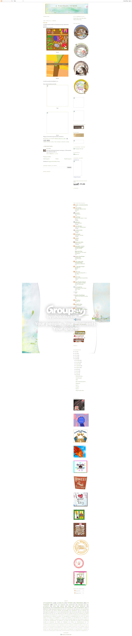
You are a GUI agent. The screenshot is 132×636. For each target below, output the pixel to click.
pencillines (52, 630)
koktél (69, 617)
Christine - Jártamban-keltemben (81, 205)
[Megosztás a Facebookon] (48, 140)
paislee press (77, 222)
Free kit (77, 388)
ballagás (45, 627)
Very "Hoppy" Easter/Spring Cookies (81, 309)
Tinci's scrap (77, 276)
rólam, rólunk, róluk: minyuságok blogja (79, 262)
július (77, 369)
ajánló (60, 603)
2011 (76, 355)
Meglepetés (78, 383)
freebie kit (82, 604)
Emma (80, 624)
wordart (65, 622)
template (78, 630)
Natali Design (77, 217)
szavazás (52, 622)
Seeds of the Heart (78, 226)
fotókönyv (57, 617)
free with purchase (54, 629)
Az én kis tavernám (78, 230)
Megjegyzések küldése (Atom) (54, 161)
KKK (88, 612)
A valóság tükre (66, 6)
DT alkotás (68, 609)
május (77, 372)
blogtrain (46, 607)
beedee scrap (77, 271)
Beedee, (75, 18)
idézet (85, 629)
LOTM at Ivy (64, 614)
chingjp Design (78, 312)
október (77, 364)
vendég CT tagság (54, 619)
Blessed (76, 268)
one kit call (81, 612)
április (77, 374)
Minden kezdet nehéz (80, 390)
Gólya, (82, 18)
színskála (84, 614)
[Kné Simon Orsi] (78, 175)
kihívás (63, 604)
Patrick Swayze (72, 626)
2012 (76, 353)
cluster (45, 620)
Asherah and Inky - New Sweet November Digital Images (80, 283)
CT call (58, 612)
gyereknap (70, 629)
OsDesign (63, 141)
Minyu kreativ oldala (79, 242)
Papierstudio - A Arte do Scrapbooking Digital (79, 246)
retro (79, 620)
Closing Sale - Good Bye (79, 235)
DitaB (76, 292)
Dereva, (78, 18)
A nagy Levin (64, 619)
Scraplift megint (79, 378)
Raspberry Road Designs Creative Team (80, 257)
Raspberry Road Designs (80, 295)
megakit (45, 612)
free (55, 141)
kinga (63, 617)
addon (87, 613)
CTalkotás (48, 603)
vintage (54, 616)
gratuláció (63, 629)
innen (57, 81)
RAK (76, 613)
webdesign (84, 630)
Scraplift (77, 386)
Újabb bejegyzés (46, 158)
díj (76, 627)
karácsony (66, 612)
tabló (58, 622)
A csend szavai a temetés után (80, 263)
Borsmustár (77, 213)
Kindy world (72, 619)
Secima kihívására (79, 376)
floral (52, 141)
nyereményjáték (58, 607)
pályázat (48, 610)
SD (78, 626)
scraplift (74, 610)
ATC (54, 613)
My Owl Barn (77, 300)
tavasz (72, 630)
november (78, 362)
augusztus (78, 367)
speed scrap (77, 614)
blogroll (70, 607)
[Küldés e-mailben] (44, 140)
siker (51, 612)
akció (62, 606)
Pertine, (78, 19)
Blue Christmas (60, 624)
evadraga (77, 238)
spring (67, 141)
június (77, 371)
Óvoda (72, 622)
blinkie (51, 627)
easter (48, 141)
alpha (46, 614)
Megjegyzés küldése (47, 156)
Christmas (60, 613)
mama (67, 620)
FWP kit (85, 624)
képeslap (61, 620)
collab (74, 612)
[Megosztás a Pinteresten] (49, 140)
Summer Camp (84, 626)
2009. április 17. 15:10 (52, 153)
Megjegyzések (78, 593)
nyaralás (45, 630)
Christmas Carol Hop (78, 248)
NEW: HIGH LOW (78, 223)
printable (59, 630)
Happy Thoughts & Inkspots (80, 282)
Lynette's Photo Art (78, 308)
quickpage (86, 609)
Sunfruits (81, 613)
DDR (66, 613)
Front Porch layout (78, 258)
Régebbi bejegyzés (68, 158)
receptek (73, 620)
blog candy (84, 619)
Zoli (54, 606)
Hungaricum (53, 626)
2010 (76, 357)
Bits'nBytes (53, 614)
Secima (47, 148)
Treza (81, 19)
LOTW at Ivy (48, 613)
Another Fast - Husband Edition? (80, 227)
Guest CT (45, 626)
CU (58, 614)
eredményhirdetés (79, 623)
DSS (67, 624)
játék (55, 604)
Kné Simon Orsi (76, 159)
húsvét (70, 614)
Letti (82, 616)
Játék (77, 379)
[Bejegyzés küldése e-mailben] (67, 138)
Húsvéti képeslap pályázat (81, 381)
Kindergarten (74, 616)
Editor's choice (73, 624)
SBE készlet (77, 609)
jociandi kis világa (78, 304)
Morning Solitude (61, 626)
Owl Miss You (77, 301)
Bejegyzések (77, 590)
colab (72, 627)
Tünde (70, 603)
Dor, (80, 18)
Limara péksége (78, 207)
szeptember (78, 365)
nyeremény (80, 607)
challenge (66, 627)
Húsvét (77, 385)
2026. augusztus (77, 214)
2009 (76, 358)
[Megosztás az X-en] (46, 140)
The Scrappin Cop (78, 287)
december (78, 360)
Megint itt (76, 239)
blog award (57, 610)
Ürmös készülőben (78, 305)
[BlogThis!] (45, 140)
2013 (76, 351)
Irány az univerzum (63, 616)
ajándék (70, 613)
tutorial (45, 619)
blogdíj (66, 610)
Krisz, (85, 18)
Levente (46, 606)
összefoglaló (80, 622)
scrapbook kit (77, 617)
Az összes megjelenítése (85, 315)
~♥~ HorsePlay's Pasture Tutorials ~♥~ (80, 267)
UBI (78, 619)
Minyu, (75, 19)
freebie (59, 141)
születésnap (46, 616)
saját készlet (80, 606)
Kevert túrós (77, 231)
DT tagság (83, 610)
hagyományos (78, 629)
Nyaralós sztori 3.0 (78, 243)
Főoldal (57, 158)
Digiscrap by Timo (78, 251)
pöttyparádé (66, 630)
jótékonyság (53, 620)
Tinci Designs (77, 234)
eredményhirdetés (57, 609)
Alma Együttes (51, 624)
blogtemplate (58, 627)
